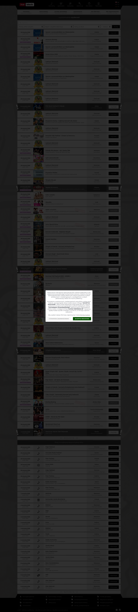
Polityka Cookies (85, 315)
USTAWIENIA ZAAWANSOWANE (59, 318)
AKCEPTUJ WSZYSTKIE (82, 318)
